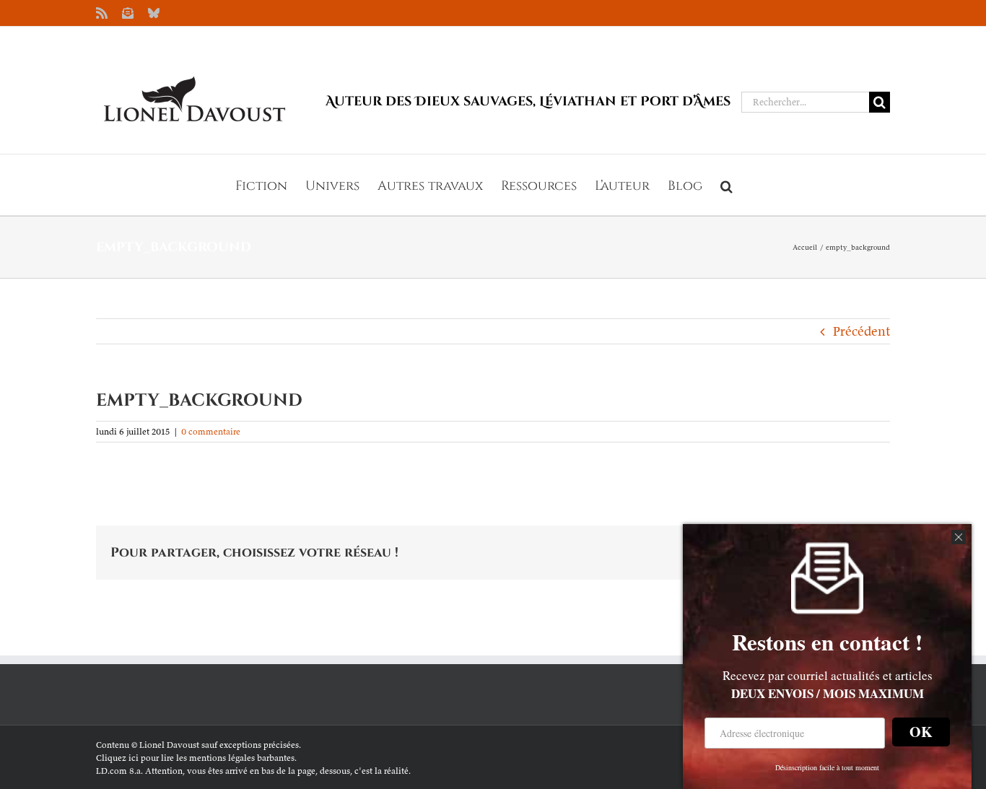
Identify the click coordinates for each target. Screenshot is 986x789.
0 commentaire (210, 431)
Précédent (861, 331)
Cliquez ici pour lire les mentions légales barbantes (195, 757)
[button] (726, 184)
